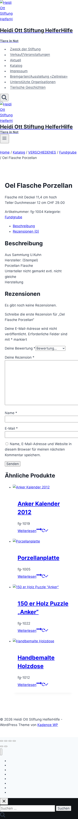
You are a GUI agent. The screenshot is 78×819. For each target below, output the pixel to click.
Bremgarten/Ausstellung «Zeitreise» (39, 76)
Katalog (16, 66)
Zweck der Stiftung (25, 49)
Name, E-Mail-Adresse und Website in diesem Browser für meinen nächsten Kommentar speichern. (38, 449)
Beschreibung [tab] (24, 226)
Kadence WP (47, 725)
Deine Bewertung (20, 348)
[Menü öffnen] (4, 138)
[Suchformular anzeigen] (4, 97)
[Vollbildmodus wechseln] (5, 741)
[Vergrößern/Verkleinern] (1, 741)
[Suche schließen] (4, 801)
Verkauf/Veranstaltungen (30, 55)
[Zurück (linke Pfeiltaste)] (1, 746)
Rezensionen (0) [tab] (26, 231)
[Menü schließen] (1, 752)
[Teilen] (10, 741)
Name (11, 413)
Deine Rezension (19, 357)
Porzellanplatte (38, 557)
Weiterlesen (27, 531)
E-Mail (11, 428)
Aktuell (15, 60)
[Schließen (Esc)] (14, 741)
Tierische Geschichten (28, 88)
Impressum (19, 71)
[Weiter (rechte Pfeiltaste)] (5, 746)
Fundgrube (13, 217)
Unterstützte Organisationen (33, 82)
